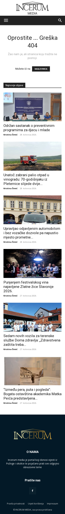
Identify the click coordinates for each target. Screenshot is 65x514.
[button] (5, 20)
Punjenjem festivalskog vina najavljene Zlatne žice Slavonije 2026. (28, 286)
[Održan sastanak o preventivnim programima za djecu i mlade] (32, 106)
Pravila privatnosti (16, 503)
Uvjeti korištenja (36, 503)
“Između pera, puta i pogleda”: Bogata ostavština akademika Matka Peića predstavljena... (32, 394)
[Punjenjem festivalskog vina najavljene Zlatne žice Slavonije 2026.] (32, 263)
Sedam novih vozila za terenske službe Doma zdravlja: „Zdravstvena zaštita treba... (31, 340)
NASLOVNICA (41, 69)
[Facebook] (32, 490)
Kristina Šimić (10, 134)
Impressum (52, 503)
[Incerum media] (32, 8)
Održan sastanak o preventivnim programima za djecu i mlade (28, 128)
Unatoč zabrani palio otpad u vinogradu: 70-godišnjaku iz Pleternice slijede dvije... (26, 179)
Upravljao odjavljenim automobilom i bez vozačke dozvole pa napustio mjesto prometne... (31, 232)
